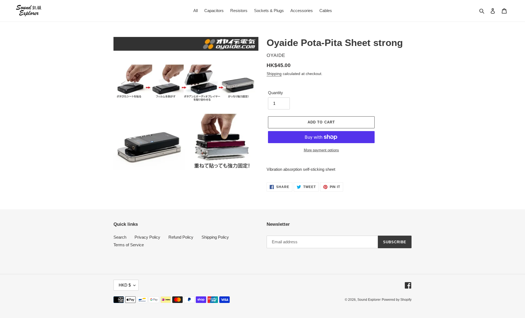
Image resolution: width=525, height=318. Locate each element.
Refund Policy (180, 237)
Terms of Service (128, 244)
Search (119, 237)
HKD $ (125, 285)
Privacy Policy (147, 237)
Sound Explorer (369, 300)
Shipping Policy (215, 237)
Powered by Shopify (397, 300)
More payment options (321, 150)
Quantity (275, 92)
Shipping (274, 73)
